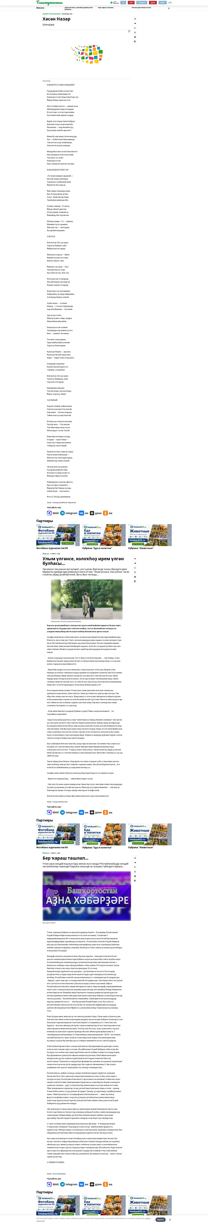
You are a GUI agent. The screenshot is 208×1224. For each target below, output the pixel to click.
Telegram (141, 3)
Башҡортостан (49, 2)
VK (123, 3)
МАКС (163, 3)
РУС (131, 3)
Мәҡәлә (40, 8)
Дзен (153, 3)
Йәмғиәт (46, 554)
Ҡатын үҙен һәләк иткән (141, 8)
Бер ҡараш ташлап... (106, 8)
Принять (160, 1220)
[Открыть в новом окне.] (53, 513)
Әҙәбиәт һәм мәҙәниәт (52, 14)
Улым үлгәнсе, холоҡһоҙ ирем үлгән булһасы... (79, 8)
